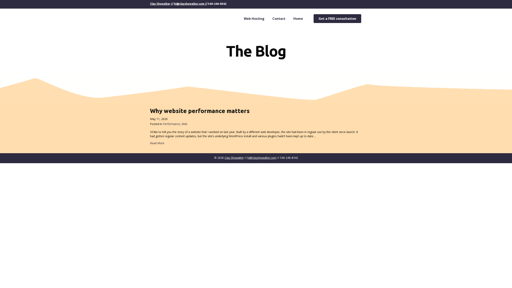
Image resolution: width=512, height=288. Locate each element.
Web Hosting (254, 18)
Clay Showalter (160, 3)
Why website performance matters (200, 110)
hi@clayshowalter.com (189, 3)
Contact (278, 18)
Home (298, 18)
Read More (157, 143)
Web (184, 124)
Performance (171, 124)
